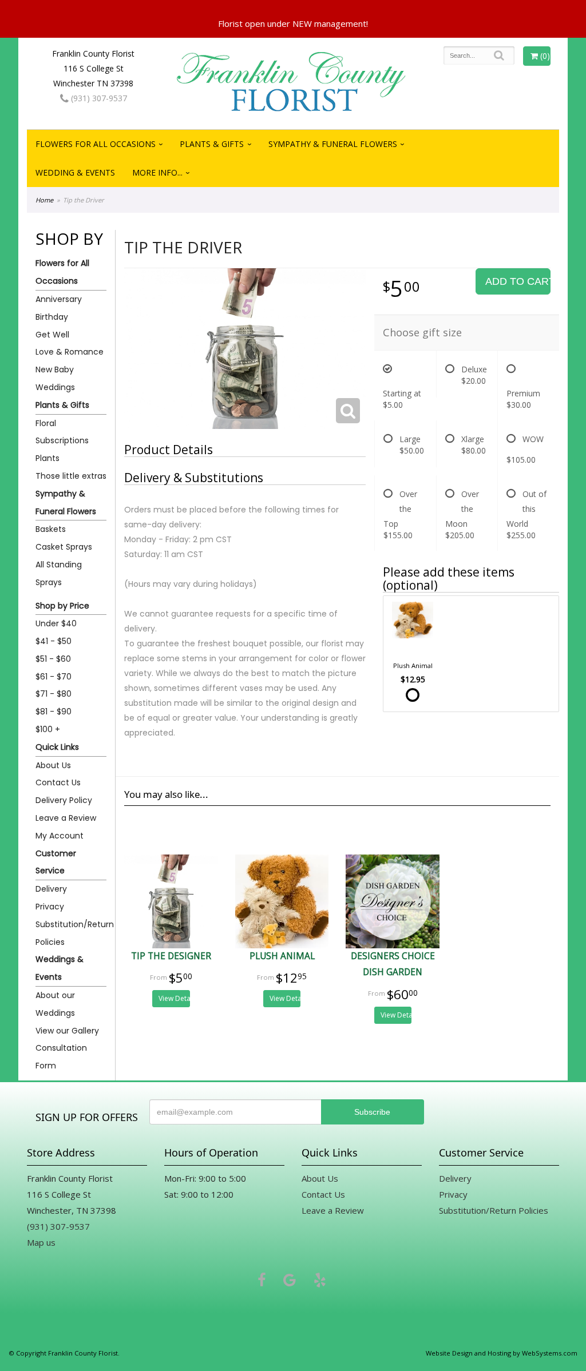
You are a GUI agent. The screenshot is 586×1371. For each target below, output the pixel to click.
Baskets (50, 529)
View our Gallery (67, 1030)
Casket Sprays (63, 547)
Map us (41, 1242)
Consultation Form (61, 1056)
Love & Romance (69, 351)
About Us (53, 765)
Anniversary (58, 299)
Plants (47, 458)
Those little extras (70, 476)
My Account (59, 835)
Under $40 (56, 623)
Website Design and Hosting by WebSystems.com (501, 1353)
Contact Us (58, 782)
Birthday (51, 317)
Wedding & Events (75, 172)
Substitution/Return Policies (70, 933)
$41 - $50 (53, 641)
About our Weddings (55, 1004)
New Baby (54, 369)
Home (44, 200)
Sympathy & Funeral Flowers (332, 143)
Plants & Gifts (212, 143)
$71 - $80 (53, 694)
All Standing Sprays (58, 573)
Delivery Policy (63, 800)
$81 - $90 (53, 711)
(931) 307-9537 (98, 98)
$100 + (47, 729)
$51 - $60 (53, 659)
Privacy (49, 906)
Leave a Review (65, 818)
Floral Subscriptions (62, 432)
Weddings (55, 387)
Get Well (52, 334)
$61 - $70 (53, 676)
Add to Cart (518, 281)
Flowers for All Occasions (95, 143)
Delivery (51, 889)
